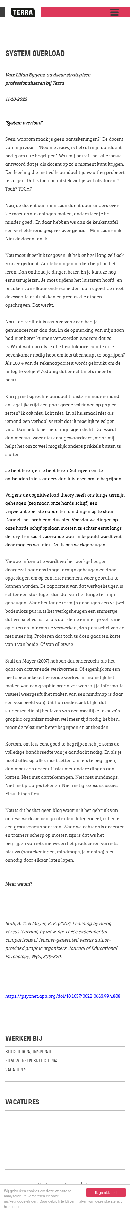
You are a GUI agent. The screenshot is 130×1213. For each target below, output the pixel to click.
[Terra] (23, 12)
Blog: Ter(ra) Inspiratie (29, 1051)
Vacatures (15, 1069)
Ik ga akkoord (106, 1192)
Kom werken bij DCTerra (31, 1060)
